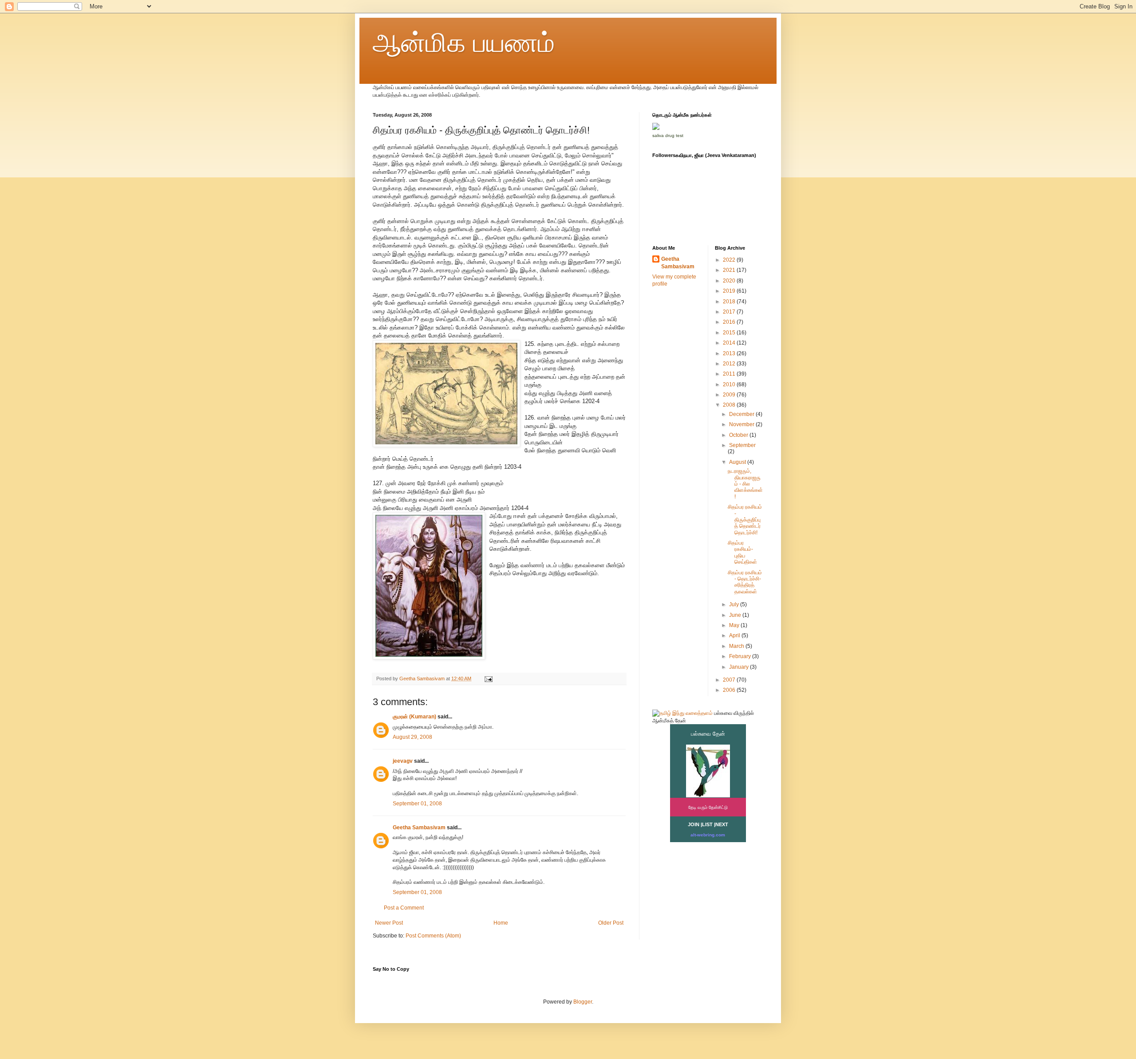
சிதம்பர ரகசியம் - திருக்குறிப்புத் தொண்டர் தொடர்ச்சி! (745, 520)
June (735, 615)
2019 (730, 291)
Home (500, 923)
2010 (730, 384)
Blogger (582, 1002)
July (734, 604)
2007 (730, 680)
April (735, 635)
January (739, 667)
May (735, 625)
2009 (730, 395)
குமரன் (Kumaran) (414, 717)
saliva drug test (667, 135)
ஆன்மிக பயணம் (464, 43)
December (742, 414)
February (740, 656)
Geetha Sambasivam (419, 827)
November (742, 424)
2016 (730, 322)
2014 (730, 343)
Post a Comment (404, 908)
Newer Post (389, 923)
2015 (730, 332)
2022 (730, 260)
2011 (730, 374)
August (738, 462)
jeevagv (403, 761)
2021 (730, 270)
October (739, 435)
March (737, 646)
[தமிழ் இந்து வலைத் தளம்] (682, 713)
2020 (730, 281)
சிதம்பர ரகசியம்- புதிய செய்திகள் (742, 552)
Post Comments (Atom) (433, 936)
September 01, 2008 (417, 803)
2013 (730, 353)
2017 (730, 312)
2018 (730, 301)
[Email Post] (488, 678)
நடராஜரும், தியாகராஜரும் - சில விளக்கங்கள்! (745, 484)
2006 (730, 690)
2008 (730, 405)
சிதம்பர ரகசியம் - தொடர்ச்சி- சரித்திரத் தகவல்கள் (745, 582)
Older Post (610, 923)
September (742, 445)
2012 (730, 364)
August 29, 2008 (412, 737)
